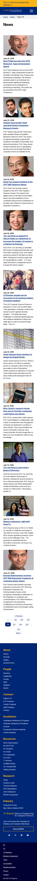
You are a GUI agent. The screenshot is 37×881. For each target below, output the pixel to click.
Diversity (6, 657)
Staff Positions (8, 707)
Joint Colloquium (9, 792)
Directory (6, 673)
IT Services (7, 761)
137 (14, 624)
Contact (6, 710)
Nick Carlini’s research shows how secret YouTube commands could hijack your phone (17, 411)
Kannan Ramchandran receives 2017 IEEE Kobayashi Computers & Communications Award (18, 578)
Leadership (7, 676)
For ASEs (6, 758)
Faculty (6, 679)
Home (5, 17)
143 (18, 629)
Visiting (6, 660)
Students (6, 685)
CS (4, 849)
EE (4, 845)
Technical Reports (10, 786)
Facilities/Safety (9, 764)
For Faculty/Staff (9, 767)
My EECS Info (8, 746)
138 (20, 624)
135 (28, 620)
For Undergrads (9, 755)
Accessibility (7, 863)
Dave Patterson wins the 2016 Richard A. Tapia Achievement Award (16, 64)
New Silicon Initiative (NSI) (13, 808)
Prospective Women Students (14, 729)
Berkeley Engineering (10, 856)
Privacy (5, 871)
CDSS (5, 860)
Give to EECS (18, 829)
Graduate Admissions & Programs (15, 723)
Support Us (7, 698)
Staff (5, 682)
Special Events (8, 663)
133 (15, 620)
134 (21, 620)
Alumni (5, 688)
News (12, 17)
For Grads (7, 752)
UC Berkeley (7, 852)
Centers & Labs (8, 783)
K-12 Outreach (8, 701)
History (6, 654)
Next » (19, 633)
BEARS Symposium (10, 795)
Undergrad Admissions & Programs (16, 720)
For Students (8, 749)
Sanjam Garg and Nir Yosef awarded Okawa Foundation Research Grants (15, 125)
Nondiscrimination (9, 867)
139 (26, 624)
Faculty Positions (9, 704)
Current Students (9, 732)
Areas (5, 780)
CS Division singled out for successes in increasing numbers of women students (18, 298)
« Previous (19, 616)
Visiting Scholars (9, 770)
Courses (6, 726)
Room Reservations (10, 743)
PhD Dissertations (10, 789)
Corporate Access (10, 805)
